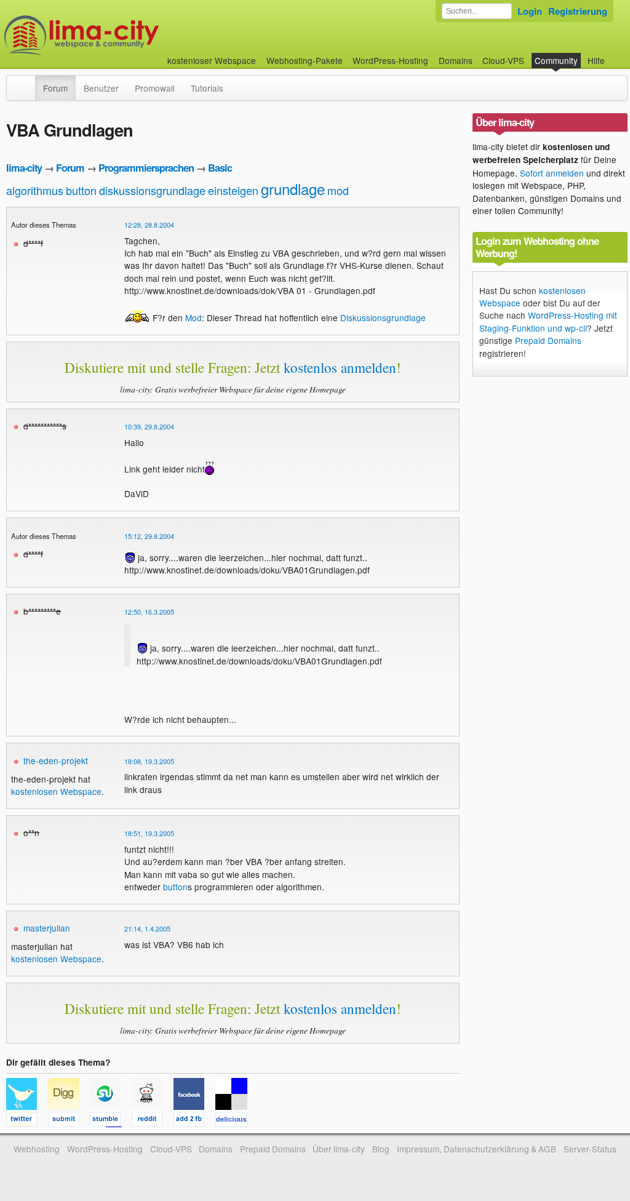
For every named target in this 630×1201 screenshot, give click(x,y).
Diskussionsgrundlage (383, 317)
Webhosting (37, 1149)
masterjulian (46, 928)
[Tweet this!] (27, 1121)
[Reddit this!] (152, 1121)
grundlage (293, 188)
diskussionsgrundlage (152, 190)
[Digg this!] (69, 1121)
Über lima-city (339, 1149)
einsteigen (233, 190)
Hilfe (596, 60)
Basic (220, 168)
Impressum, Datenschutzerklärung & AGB (476, 1149)
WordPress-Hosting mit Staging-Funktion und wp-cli (548, 321)
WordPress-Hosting (390, 60)
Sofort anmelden (552, 173)
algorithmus (34, 190)
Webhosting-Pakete (304, 60)
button (81, 190)
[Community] (27, 82)
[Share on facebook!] (194, 1121)
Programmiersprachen (146, 168)
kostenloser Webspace (211, 60)
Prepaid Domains (548, 340)
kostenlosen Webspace (56, 791)
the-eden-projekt (55, 760)
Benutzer (101, 88)
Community (556, 60)
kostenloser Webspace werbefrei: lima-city (127, 35)
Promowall (155, 88)
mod (338, 190)
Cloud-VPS (503, 60)
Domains (455, 60)
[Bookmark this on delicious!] (235, 1121)
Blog (380, 1149)
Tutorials (207, 88)
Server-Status (590, 1149)
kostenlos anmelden (340, 367)
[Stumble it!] (111, 1121)
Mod (193, 317)
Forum (55, 88)
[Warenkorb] (615, 54)
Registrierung (577, 11)
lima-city (24, 168)
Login (529, 11)
